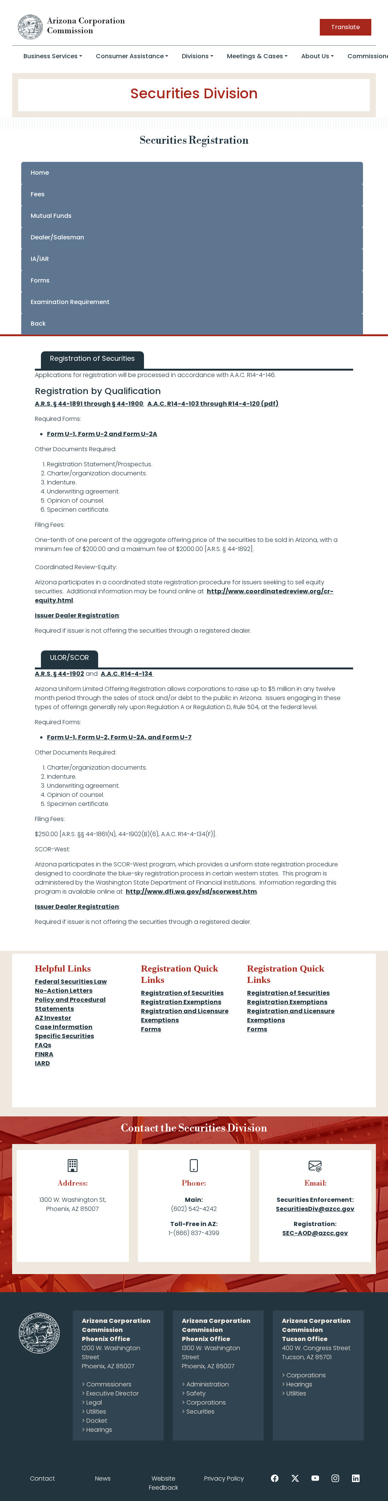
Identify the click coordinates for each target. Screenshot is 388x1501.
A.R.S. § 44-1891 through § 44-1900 (89, 403)
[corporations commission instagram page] (335, 1478)
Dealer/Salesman (57, 237)
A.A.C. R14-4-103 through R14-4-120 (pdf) (212, 403)
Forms (40, 280)
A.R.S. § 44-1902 (59, 673)
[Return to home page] (31, 26)
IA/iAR (40, 259)
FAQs (43, 1045)
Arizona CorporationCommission (86, 26)
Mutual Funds (51, 215)
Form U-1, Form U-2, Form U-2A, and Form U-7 (119, 737)
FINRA (44, 1054)
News (103, 1478)
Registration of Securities (182, 993)
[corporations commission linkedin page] (356, 1478)
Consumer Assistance (130, 56)
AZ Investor (53, 1018)
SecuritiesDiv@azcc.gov (315, 1209)
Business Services (50, 56)
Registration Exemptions (181, 1002)
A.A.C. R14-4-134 (127, 673)
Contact (42, 1478)
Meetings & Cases (255, 56)
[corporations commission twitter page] (295, 1478)
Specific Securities (64, 1036)
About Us (315, 56)
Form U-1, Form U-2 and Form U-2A (102, 434)
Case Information (63, 1027)
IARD (42, 1063)
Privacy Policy (224, 1478)
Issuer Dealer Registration (77, 615)
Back (38, 323)
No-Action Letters (63, 990)
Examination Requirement (70, 302)
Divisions (195, 56)
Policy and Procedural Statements (70, 1004)
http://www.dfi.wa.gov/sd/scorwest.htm (191, 891)
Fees (38, 194)
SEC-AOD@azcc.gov (315, 1233)
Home (40, 172)
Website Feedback (163, 1483)
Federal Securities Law (71, 981)
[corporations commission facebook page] (274, 1478)
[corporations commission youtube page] (315, 1478)
